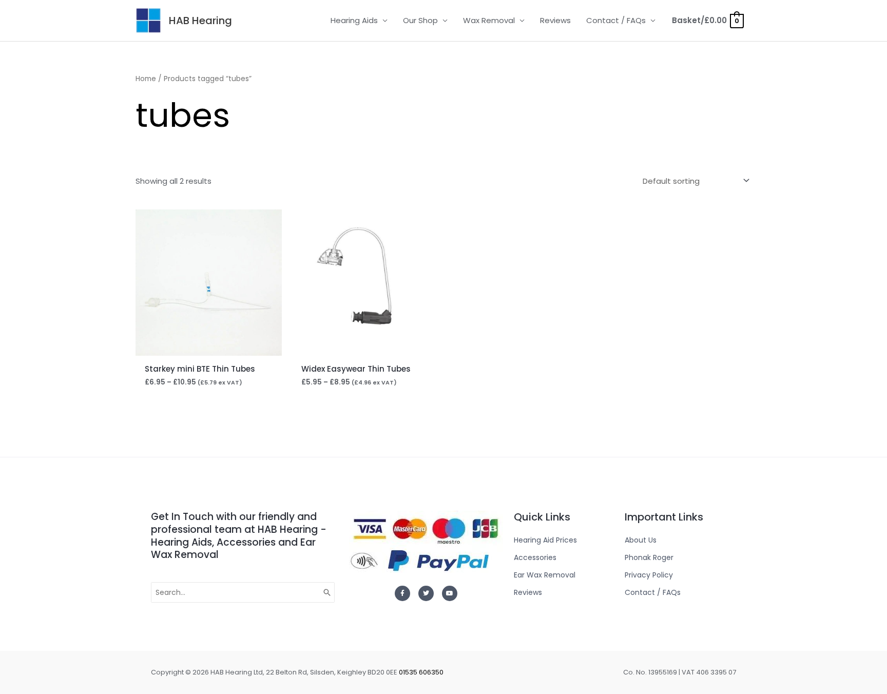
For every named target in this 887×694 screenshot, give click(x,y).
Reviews (555, 20)
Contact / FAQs (616, 20)
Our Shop (420, 20)
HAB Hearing (200, 20)
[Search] (327, 592)
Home (146, 79)
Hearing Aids (354, 20)
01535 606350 (421, 672)
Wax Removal (489, 20)
